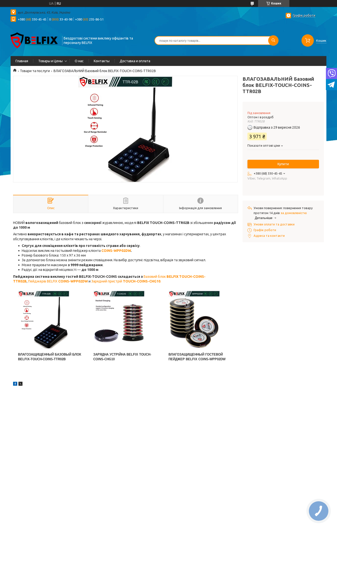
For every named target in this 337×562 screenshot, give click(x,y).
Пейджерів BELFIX (58, 281)
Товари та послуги (35, 71)
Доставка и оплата (135, 61)
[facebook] (15, 384)
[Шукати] (273, 40)
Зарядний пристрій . (126, 281)
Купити (283, 164)
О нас (79, 61)
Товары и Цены (50, 61)
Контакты (102, 61)
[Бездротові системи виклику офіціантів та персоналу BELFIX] (34, 40)
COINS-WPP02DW (116, 251)
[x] (20, 384)
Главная (22, 61)
